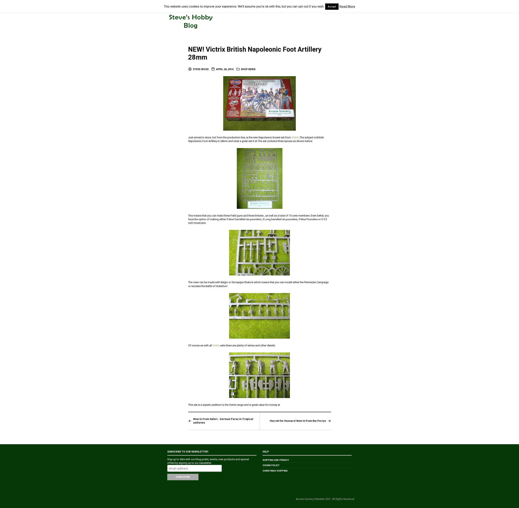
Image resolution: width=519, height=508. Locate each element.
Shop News (248, 69)
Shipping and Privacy (276, 460)
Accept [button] (332, 6)
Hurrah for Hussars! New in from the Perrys (298, 420)
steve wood (201, 69)
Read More (347, 6)
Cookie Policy (271, 465)
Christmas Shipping (275, 471)
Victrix (294, 137)
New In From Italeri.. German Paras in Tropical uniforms (223, 420)
